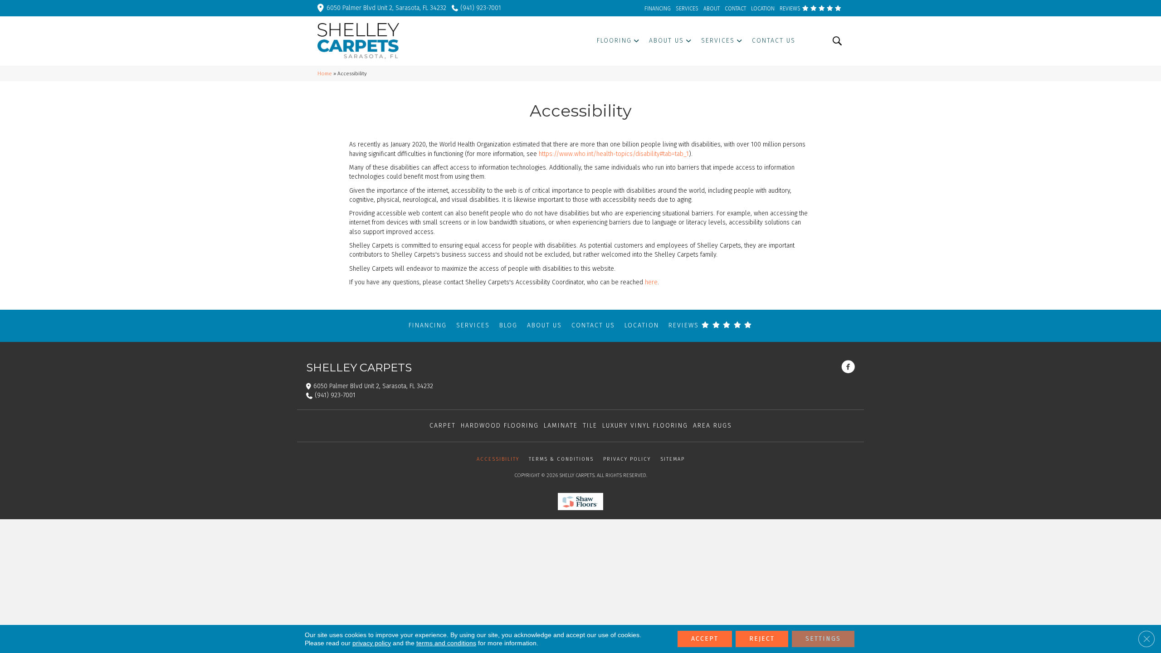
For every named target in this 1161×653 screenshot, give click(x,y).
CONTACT (735, 8)
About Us (544, 325)
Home (324, 73)
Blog (508, 325)
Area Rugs (712, 425)
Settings (823, 639)
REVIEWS (791, 8)
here (651, 282)
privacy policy (371, 643)
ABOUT (711, 8)
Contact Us (593, 325)
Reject (762, 639)
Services (473, 325)
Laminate (561, 425)
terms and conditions (446, 643)
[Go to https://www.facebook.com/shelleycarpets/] (848, 367)
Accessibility (498, 459)
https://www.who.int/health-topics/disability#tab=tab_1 (614, 154)
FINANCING (657, 8)
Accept (704, 639)
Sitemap (672, 459)
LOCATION (763, 8)
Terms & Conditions (561, 459)
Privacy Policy (627, 459)
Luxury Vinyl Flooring (645, 425)
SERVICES (687, 8)
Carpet (442, 425)
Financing (428, 325)
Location (641, 325)
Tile (590, 425)
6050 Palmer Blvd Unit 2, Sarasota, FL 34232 (386, 8)
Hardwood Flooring (500, 425)
